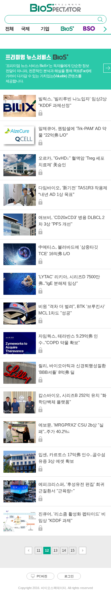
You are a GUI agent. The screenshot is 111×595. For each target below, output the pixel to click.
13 (55, 551)
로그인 (69, 576)
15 (73, 551)
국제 (25, 28)
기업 (45, 28)
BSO (89, 29)
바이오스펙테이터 (46, 6)
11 (38, 551)
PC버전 (42, 576)
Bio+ (67, 29)
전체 (9, 28)
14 (64, 551)
